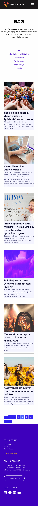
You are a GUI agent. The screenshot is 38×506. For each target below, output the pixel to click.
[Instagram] (14, 492)
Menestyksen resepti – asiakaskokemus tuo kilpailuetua (17, 337)
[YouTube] (19, 492)
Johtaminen (19, 68)
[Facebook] (10, 492)
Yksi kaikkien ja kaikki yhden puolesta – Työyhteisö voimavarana (18, 116)
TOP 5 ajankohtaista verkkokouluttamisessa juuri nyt (17, 284)
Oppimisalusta (19, 58)
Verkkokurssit (19, 61)
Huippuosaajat (19, 65)
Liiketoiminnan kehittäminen (19, 54)
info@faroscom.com (10, 453)
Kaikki (19, 51)
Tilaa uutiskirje (14, 478)
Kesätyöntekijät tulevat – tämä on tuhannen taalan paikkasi (19, 391)
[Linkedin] (5, 492)
